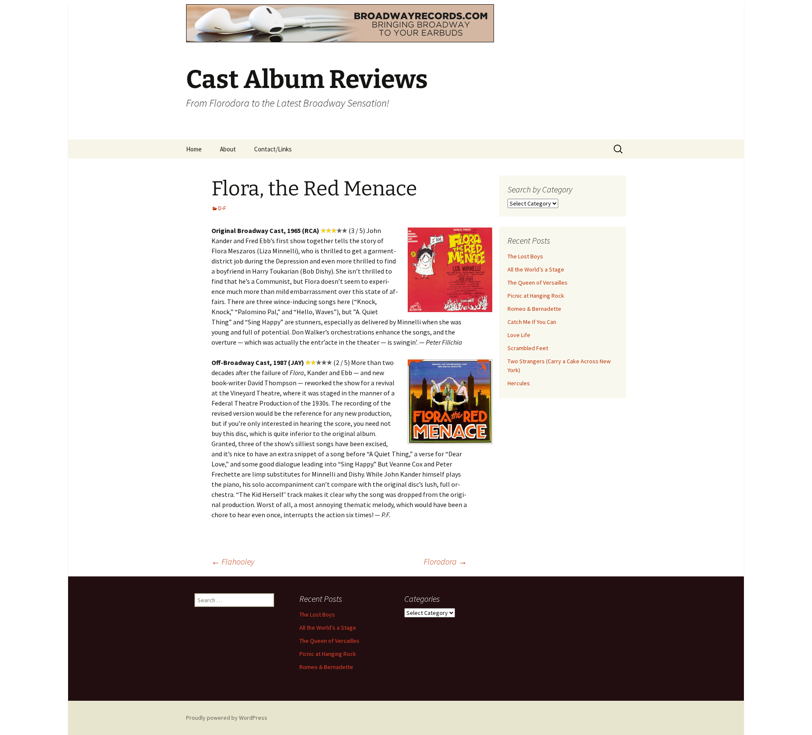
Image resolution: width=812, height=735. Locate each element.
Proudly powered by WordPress (226, 717)
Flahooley (232, 561)
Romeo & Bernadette (534, 309)
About (228, 149)
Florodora (445, 561)
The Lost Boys (525, 256)
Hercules (519, 383)
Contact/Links (273, 149)
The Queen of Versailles (538, 282)
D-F (222, 208)
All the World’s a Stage (536, 269)
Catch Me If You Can (532, 322)
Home (194, 149)
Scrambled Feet (528, 348)
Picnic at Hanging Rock (536, 295)
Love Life (519, 335)
